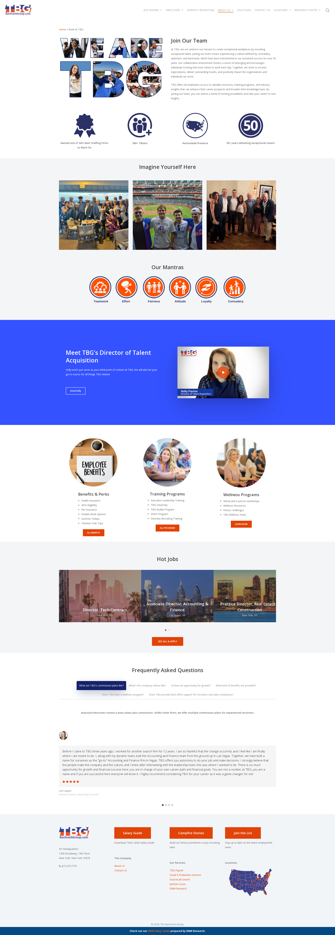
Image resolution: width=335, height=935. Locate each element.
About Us (224, 10)
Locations (281, 10)
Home (62, 29)
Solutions (244, 10)
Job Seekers (151, 10)
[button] (166, 630)
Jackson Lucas (178, 884)
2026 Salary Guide (159, 931)
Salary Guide (132, 833)
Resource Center (306, 10)
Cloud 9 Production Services (185, 875)
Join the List (243, 833)
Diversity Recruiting (200, 10)
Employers (173, 10)
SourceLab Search (180, 879)
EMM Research (178, 888)
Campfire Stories (191, 833)
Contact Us (262, 10)
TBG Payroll (176, 870)
